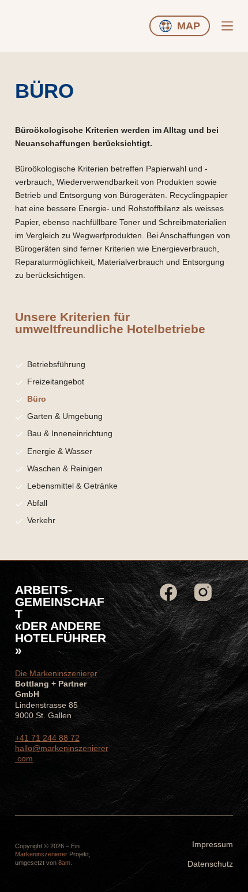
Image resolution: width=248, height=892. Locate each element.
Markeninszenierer (41, 854)
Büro (36, 398)
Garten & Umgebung (65, 416)
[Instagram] (203, 592)
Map (188, 26)
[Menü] (227, 26)
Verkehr (41, 520)
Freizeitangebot (55, 381)
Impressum (212, 844)
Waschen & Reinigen (65, 468)
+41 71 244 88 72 (47, 737)
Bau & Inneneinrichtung (69, 433)
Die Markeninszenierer (56, 673)
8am (64, 862)
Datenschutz (210, 864)
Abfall (37, 503)
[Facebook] (168, 592)
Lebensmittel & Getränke (72, 485)
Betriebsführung (56, 364)
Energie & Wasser (59, 451)
